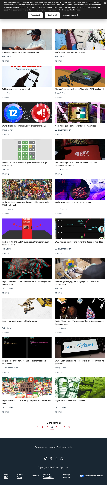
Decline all (52, 15)
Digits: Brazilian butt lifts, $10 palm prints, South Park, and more (26, 402)
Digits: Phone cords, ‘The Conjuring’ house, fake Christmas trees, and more (79, 322)
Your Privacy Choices (94, 475)
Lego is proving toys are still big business (19, 321)
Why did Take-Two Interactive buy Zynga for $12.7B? (24, 126)
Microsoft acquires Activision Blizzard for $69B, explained (79, 89)
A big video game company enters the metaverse (75, 126)
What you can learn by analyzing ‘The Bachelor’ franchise (79, 242)
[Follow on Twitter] (50, 458)
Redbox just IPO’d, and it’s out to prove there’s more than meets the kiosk (25, 243)
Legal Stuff (6, 475)
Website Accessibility (48, 475)
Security (35, 475)
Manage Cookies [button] (66, 475)
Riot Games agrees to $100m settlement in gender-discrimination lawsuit (76, 164)
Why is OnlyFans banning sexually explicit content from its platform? (79, 362)
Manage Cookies (69, 15)
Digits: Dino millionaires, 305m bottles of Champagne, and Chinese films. (26, 283)
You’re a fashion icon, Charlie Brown (70, 52)
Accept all (35, 15)
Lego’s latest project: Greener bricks (70, 400)
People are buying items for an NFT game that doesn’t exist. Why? (24, 362)
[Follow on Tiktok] (45, 458)
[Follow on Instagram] (61, 458)
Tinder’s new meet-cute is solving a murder (73, 202)
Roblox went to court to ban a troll (16, 89)
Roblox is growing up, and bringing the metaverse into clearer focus (77, 283)
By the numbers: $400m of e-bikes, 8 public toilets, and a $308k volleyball (25, 203)
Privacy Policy (20, 475)
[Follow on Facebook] (56, 458)
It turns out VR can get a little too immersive (20, 52)
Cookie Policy (75, 10)
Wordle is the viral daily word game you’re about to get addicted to (25, 164)
